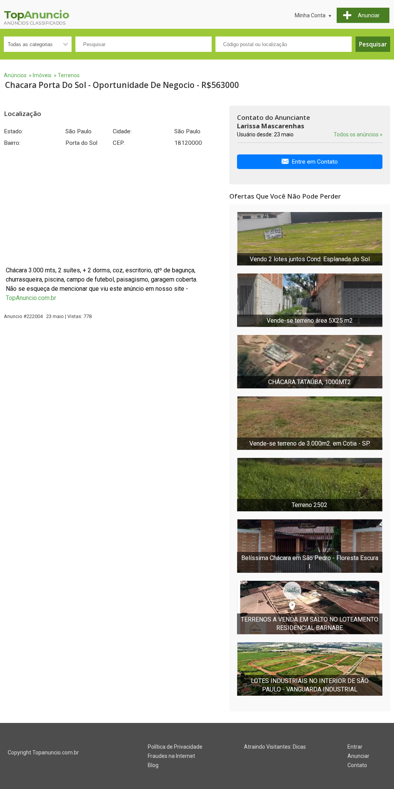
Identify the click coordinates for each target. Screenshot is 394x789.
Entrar (354, 747)
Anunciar (358, 756)
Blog (153, 765)
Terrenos (69, 75)
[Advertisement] (113, 206)
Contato (357, 765)
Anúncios (15, 75)
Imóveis (42, 75)
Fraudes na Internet (171, 756)
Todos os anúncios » (358, 134)
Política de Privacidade (175, 747)
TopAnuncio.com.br (31, 298)
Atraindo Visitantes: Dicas (275, 747)
